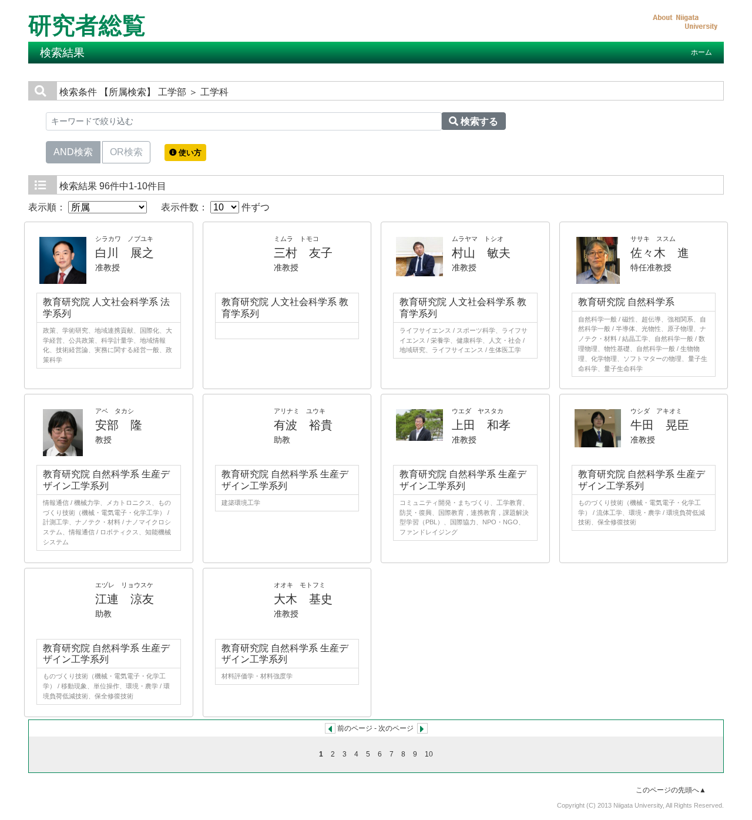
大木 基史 (303, 599)
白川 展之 (124, 252)
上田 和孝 (481, 425)
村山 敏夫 (481, 252)
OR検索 (126, 152)
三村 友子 (303, 252)
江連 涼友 (124, 599)
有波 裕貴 (303, 425)
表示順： (48, 207)
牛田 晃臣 (659, 425)
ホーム (701, 52)
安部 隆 (118, 425)
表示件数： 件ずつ (215, 207)
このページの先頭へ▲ (671, 790)
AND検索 (73, 152)
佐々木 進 (659, 252)
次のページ (396, 728)
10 (429, 754)
